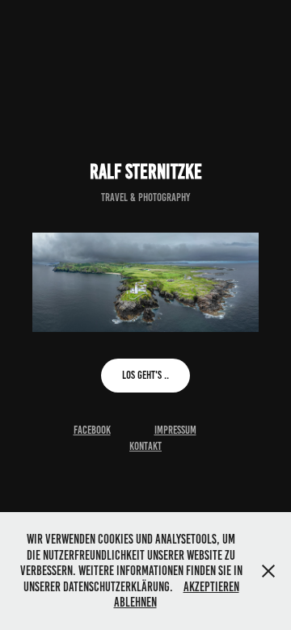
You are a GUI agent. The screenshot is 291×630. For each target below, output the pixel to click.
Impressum (175, 430)
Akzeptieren (211, 587)
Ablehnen (135, 602)
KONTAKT (145, 446)
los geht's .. (145, 375)
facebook (92, 430)
